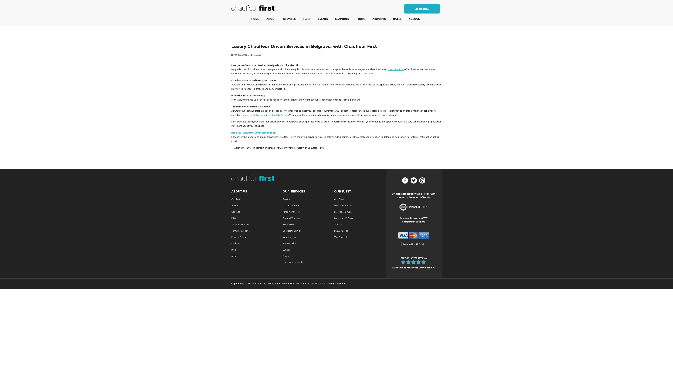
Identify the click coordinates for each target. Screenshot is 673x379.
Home (255, 19)
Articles (235, 256)
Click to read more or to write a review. (413, 267)
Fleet (307, 19)
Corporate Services (292, 231)
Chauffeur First (396, 69)
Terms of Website (240, 231)
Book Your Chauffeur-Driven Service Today (253, 133)
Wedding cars (290, 237)
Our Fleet (339, 199)
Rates (397, 19)
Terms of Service (240, 225)
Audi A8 (338, 225)
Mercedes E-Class (343, 206)
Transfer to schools (293, 262)
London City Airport (277, 115)
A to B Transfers (291, 206)
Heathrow (247, 115)
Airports (379, 19)
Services (289, 19)
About (271, 19)
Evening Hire (289, 243)
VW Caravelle (341, 237)
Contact (235, 212)
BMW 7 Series (341, 231)
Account (415, 19)
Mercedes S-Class (343, 212)
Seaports (342, 19)
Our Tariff (236, 199)
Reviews (235, 243)
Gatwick (257, 115)
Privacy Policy (238, 237)
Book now (422, 9)
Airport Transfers (292, 212)
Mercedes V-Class (343, 218)
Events (323, 19)
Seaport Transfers (292, 218)
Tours (360, 19)
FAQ (233, 218)
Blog (233, 250)
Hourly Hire (288, 225)
